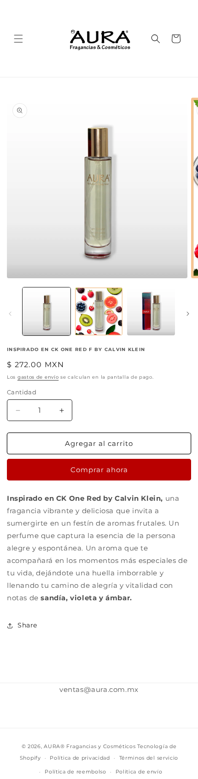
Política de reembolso (75, 771)
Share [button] (27, 625)
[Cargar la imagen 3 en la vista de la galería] (151, 311)
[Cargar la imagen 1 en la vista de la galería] (46, 311)
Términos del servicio (149, 758)
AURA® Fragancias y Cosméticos (89, 746)
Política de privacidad (80, 758)
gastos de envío (38, 377)
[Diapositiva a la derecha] (188, 314)
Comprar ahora (99, 469)
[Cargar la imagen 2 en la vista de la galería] (99, 311)
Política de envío (139, 771)
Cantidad (21, 392)
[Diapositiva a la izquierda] (10, 314)
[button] (18, 39)
